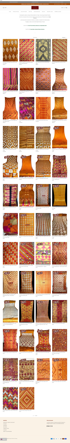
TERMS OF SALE (6, 428)
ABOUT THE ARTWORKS (7, 431)
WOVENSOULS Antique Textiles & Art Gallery (11, 438)
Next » (36, 415)
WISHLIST (43, 11)
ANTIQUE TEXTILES (16, 11)
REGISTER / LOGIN (50, 11)
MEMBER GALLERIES (58, 11)
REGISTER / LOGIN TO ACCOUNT (9, 422)
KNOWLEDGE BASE (37, 11)
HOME (10, 11)
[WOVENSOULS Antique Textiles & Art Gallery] (35, 7)
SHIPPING (5, 425)
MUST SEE (30, 11)
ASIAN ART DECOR (24, 11)
